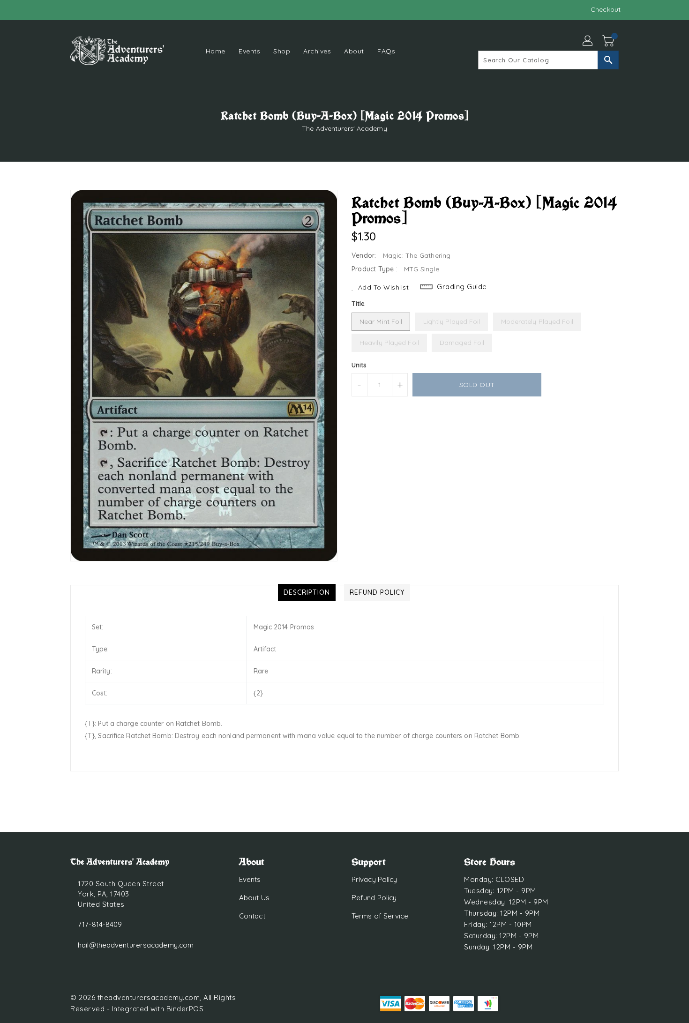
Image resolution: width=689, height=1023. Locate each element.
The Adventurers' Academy (344, 128)
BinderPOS (185, 1008)
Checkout (606, 9)
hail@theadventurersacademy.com (136, 945)
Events (250, 879)
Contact (252, 915)
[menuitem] (215, 50)
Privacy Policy (374, 879)
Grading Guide (462, 286)
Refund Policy (374, 897)
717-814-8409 (100, 924)
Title (358, 303)
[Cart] (609, 41)
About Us (254, 897)
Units (359, 365)
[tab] (307, 592)
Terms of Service (380, 915)
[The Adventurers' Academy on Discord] (75, 9)
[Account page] (588, 41)
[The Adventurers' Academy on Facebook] (57, 9)
